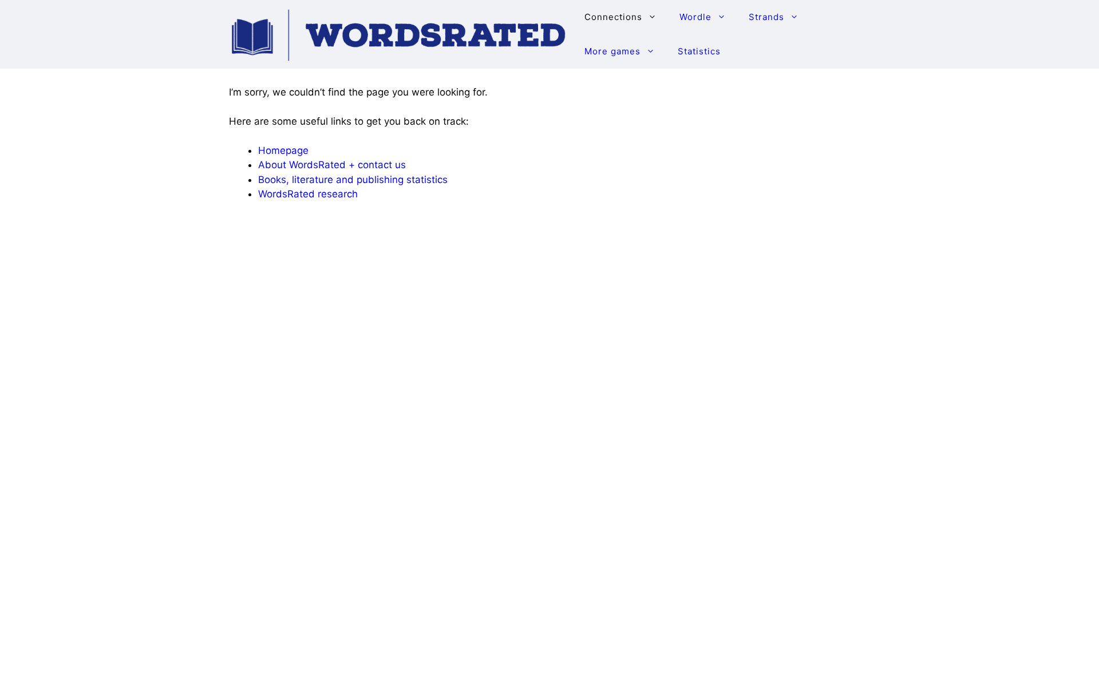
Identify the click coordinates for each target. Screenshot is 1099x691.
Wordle (695, 16)
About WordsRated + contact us (332, 164)
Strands (766, 16)
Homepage (283, 150)
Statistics (699, 51)
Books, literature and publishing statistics (353, 179)
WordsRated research (308, 194)
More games (612, 51)
